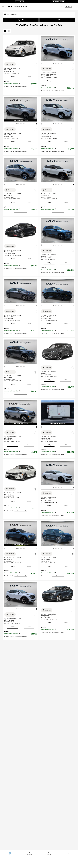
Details (29, 76)
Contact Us (20, 1)
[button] (73, 63)
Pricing (12, 76)
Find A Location (59, 1)
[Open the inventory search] (62, 6)
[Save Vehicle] (35, 64)
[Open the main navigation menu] (3, 6)
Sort (22, 20)
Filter (58, 20)
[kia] (9, 6)
